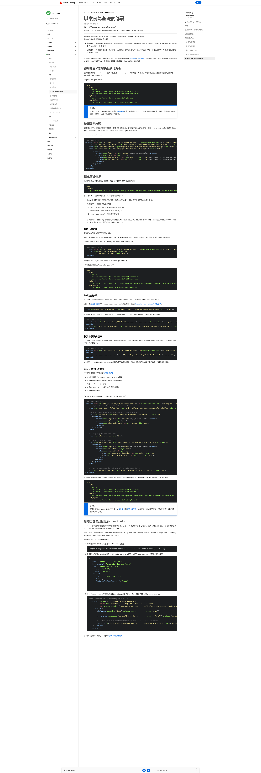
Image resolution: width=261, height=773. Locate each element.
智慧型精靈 (53, 104)
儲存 (50, 133)
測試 (50, 116)
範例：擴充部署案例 (192, 54)
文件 (85, 12)
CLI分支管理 (52, 67)
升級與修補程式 (53, 137)
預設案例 (121, 509)
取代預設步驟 (190, 46)
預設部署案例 (95, 304)
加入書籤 (189, 22)
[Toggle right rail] (184, 8)
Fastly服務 (50, 145)
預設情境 (132, 58)
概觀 (50, 59)
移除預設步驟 (190, 42)
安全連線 (51, 71)
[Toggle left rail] (76, 8)
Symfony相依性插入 (115, 636)
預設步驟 (140, 58)
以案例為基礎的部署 (56, 91)
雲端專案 (50, 46)
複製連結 (198, 22)
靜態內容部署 (54, 100)
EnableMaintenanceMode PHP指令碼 (148, 304)
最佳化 (52, 83)
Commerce (93, 12)
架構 (49, 34)
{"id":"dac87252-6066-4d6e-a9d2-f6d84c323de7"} (102, 27)
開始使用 (50, 38)
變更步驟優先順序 (192, 50)
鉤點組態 (120, 111)
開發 (48, 54)
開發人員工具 (51, 50)
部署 (50, 75)
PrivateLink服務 (53, 121)
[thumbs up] (144, 770)
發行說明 (50, 42)
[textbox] (61, 18)
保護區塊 (51, 125)
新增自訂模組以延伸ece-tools (194, 58)
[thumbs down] (148, 770)
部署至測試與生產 (55, 108)
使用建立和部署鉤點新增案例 (194, 30)
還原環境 (51, 129)
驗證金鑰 (51, 63)
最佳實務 (53, 87)
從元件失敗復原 (55, 112)
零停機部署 (53, 96)
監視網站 (50, 158)
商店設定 (50, 150)
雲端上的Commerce (107, 12)
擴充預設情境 (189, 38)
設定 (49, 141)
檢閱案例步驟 (189, 34)
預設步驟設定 (131, 509)
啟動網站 (50, 154)
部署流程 (53, 79)
